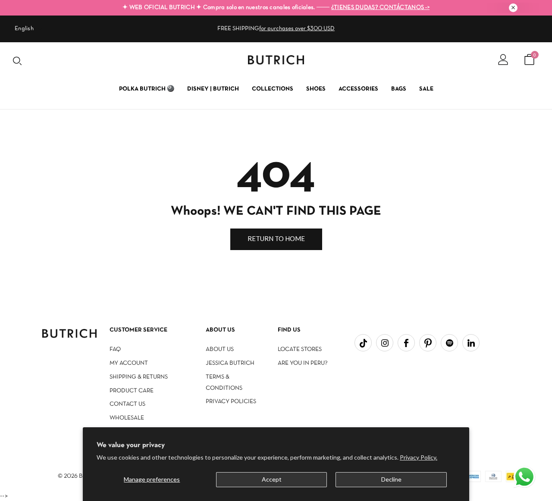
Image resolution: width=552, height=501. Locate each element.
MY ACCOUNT (129, 363)
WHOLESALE (127, 418)
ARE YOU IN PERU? (303, 363)
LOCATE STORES (300, 349)
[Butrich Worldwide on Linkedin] (471, 342)
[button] (525, 478)
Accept (272, 479)
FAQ (115, 349)
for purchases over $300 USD (297, 28)
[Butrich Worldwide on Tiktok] (363, 342)
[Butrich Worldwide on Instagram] (384, 342)
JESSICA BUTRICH (230, 363)
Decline (391, 479)
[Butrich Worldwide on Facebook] (406, 342)
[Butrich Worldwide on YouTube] (449, 342)
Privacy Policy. (418, 457)
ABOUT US (220, 349)
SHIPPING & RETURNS (139, 377)
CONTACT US (127, 404)
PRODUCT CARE (132, 391)
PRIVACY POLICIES (231, 401)
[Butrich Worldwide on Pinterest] (427, 342)
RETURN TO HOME (276, 238)
